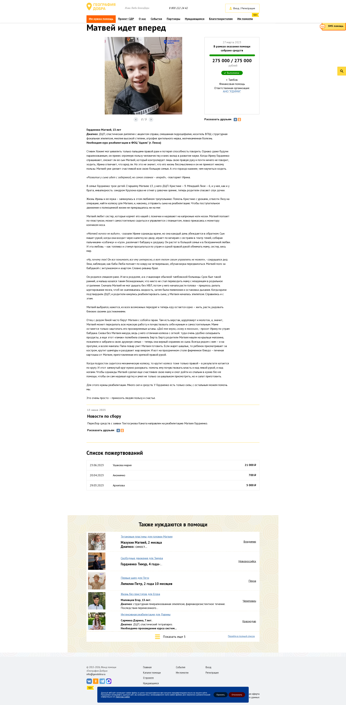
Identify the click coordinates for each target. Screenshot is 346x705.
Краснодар (249, 621)
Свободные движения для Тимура (142, 558)
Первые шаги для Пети (135, 578)
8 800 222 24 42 (178, 8)
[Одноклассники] (239, 119)
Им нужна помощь (101, 18)
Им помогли (245, 18)
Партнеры (173, 18)
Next (151, 119)
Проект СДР (126, 18)
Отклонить (237, 694)
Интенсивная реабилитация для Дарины (145, 614)
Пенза (252, 581)
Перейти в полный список (241, 636)
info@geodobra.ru (95, 674)
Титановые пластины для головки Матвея (146, 536)
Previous (136, 119)
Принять (220, 694)
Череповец (249, 601)
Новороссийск (247, 561)
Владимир (249, 541)
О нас (142, 18)
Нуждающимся (194, 18)
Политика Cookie (123, 696)
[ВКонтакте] (235, 119)
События (156, 18)
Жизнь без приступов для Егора (140, 594)
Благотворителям (221, 18)
